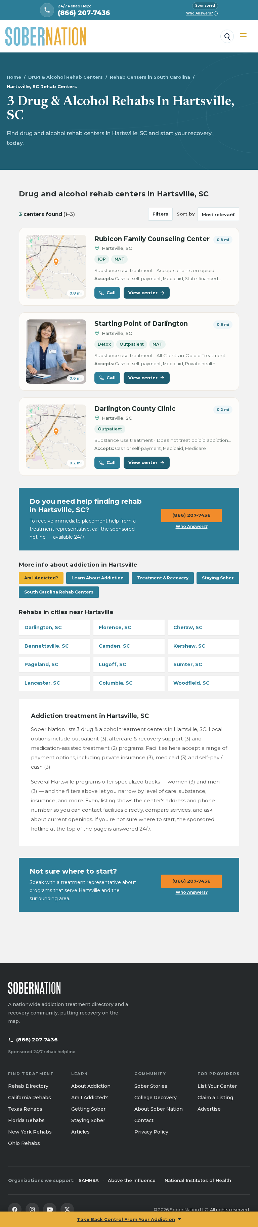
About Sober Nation (158, 1109)
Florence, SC (115, 627)
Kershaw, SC (189, 646)
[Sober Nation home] (45, 36)
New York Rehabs (30, 1132)
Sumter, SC (187, 664)
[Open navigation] (243, 36)
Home (14, 77)
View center (143, 292)
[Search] (227, 36)
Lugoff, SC (112, 664)
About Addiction (91, 1086)
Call (111, 292)
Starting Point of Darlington (141, 324)
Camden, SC (114, 646)
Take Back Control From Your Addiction (126, 1219)
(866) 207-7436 (191, 515)
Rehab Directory (28, 1086)
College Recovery (155, 1098)
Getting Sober (88, 1109)
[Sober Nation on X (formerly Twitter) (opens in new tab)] (67, 1209)
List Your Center (217, 1086)
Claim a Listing (215, 1098)
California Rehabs (29, 1098)
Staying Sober (218, 577)
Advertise (209, 1109)
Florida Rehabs (26, 1120)
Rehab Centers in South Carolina (150, 77)
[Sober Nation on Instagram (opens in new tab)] (32, 1209)
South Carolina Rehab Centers (58, 592)
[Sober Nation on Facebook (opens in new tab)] (15, 1209)
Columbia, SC (116, 683)
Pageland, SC (41, 664)
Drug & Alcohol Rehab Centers (65, 77)
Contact (144, 1120)
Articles (80, 1132)
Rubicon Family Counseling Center (152, 239)
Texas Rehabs (25, 1109)
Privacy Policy (151, 1132)
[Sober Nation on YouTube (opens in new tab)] (49, 1209)
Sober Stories (150, 1086)
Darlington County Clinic (135, 409)
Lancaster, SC (42, 683)
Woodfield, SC (191, 683)
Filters (160, 214)
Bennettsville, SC (47, 646)
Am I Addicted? (41, 577)
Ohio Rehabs (24, 1143)
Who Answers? (201, 13)
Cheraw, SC (188, 627)
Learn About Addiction (98, 577)
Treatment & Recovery (162, 577)
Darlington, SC (43, 627)
